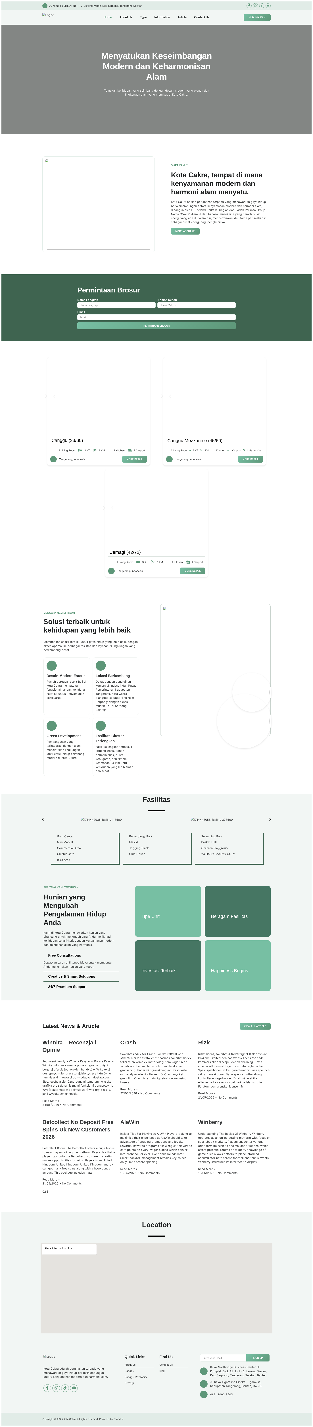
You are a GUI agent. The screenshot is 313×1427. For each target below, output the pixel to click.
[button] (54, 396)
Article (182, 17)
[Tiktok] (261, 5)
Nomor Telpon (167, 300)
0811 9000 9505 (221, 1394)
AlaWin (129, 1122)
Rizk (204, 1042)
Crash (128, 1042)
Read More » (51, 1101)
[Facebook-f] (249, 5)
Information (162, 17)
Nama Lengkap (87, 300)
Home (108, 17)
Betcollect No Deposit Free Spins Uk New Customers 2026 (78, 1129)
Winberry (210, 1122)
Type (143, 17)
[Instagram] (255, 5)
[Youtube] (268, 5)
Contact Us (202, 17)
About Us (125, 17)
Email (81, 312)
